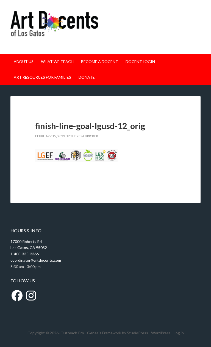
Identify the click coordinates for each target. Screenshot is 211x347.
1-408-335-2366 (24, 254)
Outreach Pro (72, 332)
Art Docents (54, 27)
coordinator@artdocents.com (35, 260)
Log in (179, 332)
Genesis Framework (104, 332)
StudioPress (137, 332)
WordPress (161, 332)
